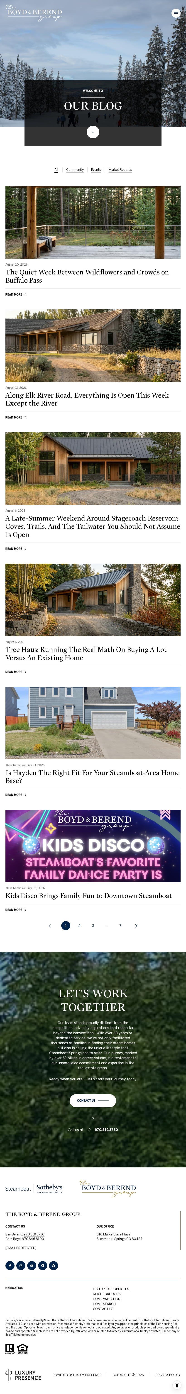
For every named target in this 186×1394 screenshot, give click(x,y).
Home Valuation (106, 1299)
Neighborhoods (107, 1294)
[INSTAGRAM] (20, 1265)
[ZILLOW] (53, 1265)
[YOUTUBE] (31, 1265)
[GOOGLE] (42, 1265)
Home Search (104, 1304)
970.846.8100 (33, 1239)
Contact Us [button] (103, 1309)
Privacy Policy (168, 1375)
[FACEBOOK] (10, 1265)
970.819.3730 (106, 1129)
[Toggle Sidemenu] (176, 13)
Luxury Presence (87, 1375)
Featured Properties (111, 1289)
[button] (93, 1100)
